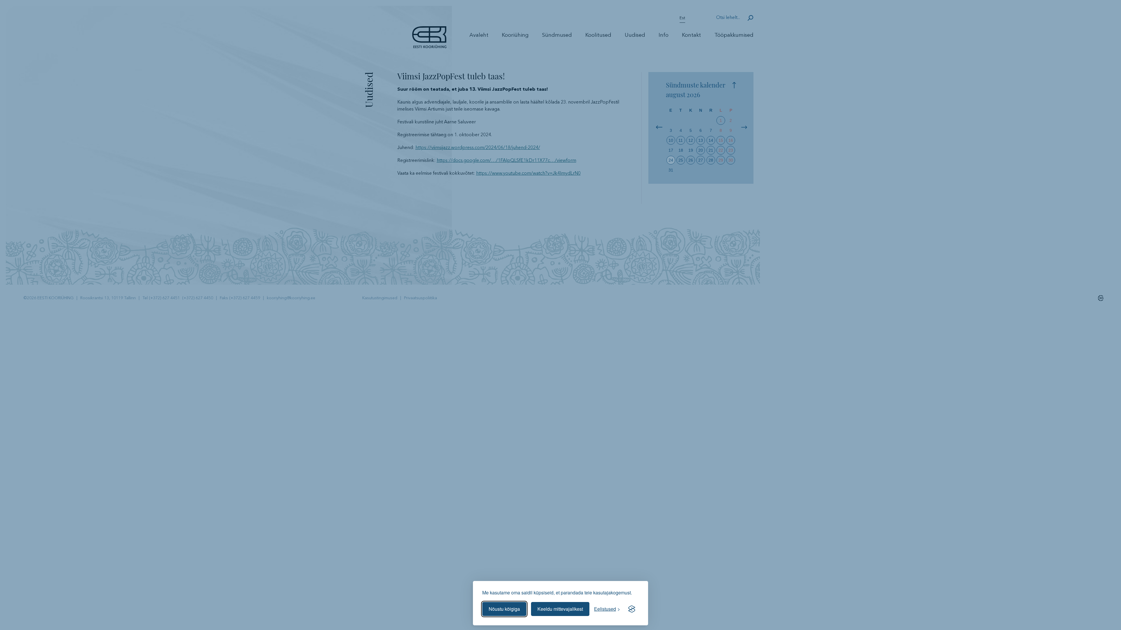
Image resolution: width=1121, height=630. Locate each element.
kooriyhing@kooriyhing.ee (291, 298)
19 (690, 150)
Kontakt (691, 35)
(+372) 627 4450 (197, 298)
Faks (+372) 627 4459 (240, 298)
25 (680, 160)
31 (671, 170)
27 (700, 160)
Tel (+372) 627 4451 (162, 298)
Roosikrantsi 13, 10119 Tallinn (108, 298)
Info (664, 35)
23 (730, 150)
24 (671, 160)
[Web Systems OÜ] (1099, 298)
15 (720, 140)
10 (671, 140)
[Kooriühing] (429, 45)
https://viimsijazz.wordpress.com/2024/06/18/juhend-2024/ (477, 148)
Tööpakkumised (733, 35)
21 (711, 150)
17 (671, 150)
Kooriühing (515, 35)
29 (720, 160)
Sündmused (557, 35)
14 (711, 140)
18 (680, 150)
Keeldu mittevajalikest (560, 609)
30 (730, 160)
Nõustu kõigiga (504, 609)
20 (700, 150)
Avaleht (478, 35)
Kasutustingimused (379, 298)
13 (700, 140)
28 (711, 160)
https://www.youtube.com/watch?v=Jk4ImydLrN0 (528, 173)
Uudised (635, 35)
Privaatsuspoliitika (420, 298)
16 (730, 140)
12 (690, 140)
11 (680, 140)
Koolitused (598, 35)
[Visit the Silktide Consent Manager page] (632, 609)
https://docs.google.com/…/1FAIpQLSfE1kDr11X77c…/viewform (506, 160)
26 (690, 160)
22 (720, 150)
